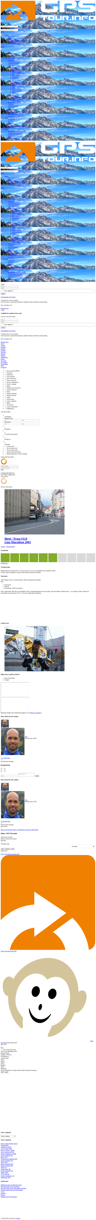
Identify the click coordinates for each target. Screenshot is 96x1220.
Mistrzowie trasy (13, 112)
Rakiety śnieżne (16, 80)
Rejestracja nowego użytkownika (14, 126)
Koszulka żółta (12, 114)
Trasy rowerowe (17, 70)
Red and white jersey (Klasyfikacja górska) (13, 1188)
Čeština (3, 345)
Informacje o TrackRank (15, 40)
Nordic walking (16, 89)
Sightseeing (15, 95)
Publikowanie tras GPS (15, 38)
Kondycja (7, 439)
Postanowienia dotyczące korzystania (12, 1190)
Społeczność (8, 111)
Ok (2, 1072)
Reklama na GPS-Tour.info (9, 1197)
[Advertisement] (48, 607)
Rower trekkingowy (18, 73)
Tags (7, 844)
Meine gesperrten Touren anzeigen (17, 454)
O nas (6, 117)
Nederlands (4, 357)
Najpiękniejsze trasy (14, 62)
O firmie (10, 123)
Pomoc (6, 35)
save (12, 849)
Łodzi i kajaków (17, 97)
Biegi (13, 87)
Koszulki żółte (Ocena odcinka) (10, 1186)
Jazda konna (15, 101)
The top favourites (13, 63)
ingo (26, 736)
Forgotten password (14, 43)
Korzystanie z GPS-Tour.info (17, 36)
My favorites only (12, 448)
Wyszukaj (11, 60)
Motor (14, 92)
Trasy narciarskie (17, 82)
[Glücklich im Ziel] (48, 649)
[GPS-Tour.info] (48, 20)
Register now (5, 308)
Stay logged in (8, 291)
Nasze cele (11, 119)
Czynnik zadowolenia (10, 434)
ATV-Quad (15, 94)
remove (7, 849)
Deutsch (3, 347)
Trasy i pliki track (9, 58)
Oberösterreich (10, 546)
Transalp (14, 68)
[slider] (49, 427)
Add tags (3, 844)
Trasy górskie (16, 75)
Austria (3, 546)
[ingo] (12, 737)
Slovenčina (4, 362)
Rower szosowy (17, 72)
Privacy (3, 1195)
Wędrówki (15, 77)
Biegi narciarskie (17, 84)
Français (3, 352)
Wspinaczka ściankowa (19, 78)
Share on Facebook (6, 830)
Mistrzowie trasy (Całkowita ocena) (11, 1185)
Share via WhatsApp (19, 830)
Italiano (3, 355)
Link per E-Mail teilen (31, 830)
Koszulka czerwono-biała (15, 116)
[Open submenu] (9, 35)
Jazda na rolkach (17, 90)
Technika (7, 444)
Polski (2, 359)
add (2, 849)
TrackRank (7, 416)
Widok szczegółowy (36, 713)
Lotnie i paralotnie (17, 99)
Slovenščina (4, 364)
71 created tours (5, 758)
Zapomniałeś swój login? (8, 297)
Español (3, 350)
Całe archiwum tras (14, 65)
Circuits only (10, 446)
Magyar (3, 354)
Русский (3, 361)
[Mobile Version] (4, 563)
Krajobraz (7, 429)
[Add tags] (48, 846)
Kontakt (10, 121)
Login (2, 46)
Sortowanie (8, 487)
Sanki (13, 85)
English (3, 349)
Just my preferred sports (14, 452)
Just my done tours (12, 450)
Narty (8, 391)
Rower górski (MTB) (18, 67)
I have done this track (9, 1049)
